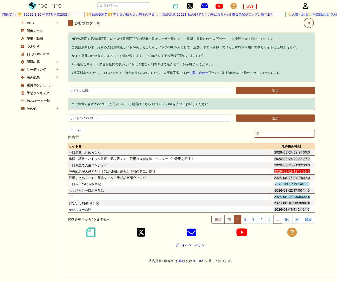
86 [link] (287, 219)
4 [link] (261, 219)
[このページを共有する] (309, 23)
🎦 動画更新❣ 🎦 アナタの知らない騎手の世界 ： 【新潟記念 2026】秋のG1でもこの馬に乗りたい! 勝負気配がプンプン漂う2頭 (177, 14)
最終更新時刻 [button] (291, 146)
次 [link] (297, 219)
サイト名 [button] (75, 146)
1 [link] (237, 219)
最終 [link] (308, 219)
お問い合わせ (198, 73)
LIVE (250, 6)
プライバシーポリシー (191, 245)
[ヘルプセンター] (233, 6)
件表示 (73, 137)
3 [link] (253, 219)
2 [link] (245, 219)
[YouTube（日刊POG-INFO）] (219, 6)
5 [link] (269, 219)
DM (180, 261)
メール (197, 261)
